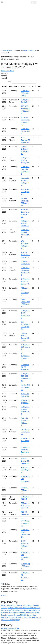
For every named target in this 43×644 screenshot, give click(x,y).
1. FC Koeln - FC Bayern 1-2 (25, 191)
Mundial (36, 605)
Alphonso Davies (7, 620)
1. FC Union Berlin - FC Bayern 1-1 (25, 281)
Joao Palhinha (19, 612)
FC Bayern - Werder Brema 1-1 (25, 223)
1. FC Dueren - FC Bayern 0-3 (25, 140)
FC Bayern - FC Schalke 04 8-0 (25, 93)
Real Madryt (36, 617)
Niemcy (29, 615)
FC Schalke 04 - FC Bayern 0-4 (25, 367)
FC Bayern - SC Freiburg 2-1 (25, 346)
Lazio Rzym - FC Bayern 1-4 (25, 431)
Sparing (17, 620)
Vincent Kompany (33, 608)
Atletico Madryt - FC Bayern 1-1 (25, 254)
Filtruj (9, 82)
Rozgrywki (13, 86)
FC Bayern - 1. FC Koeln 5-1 (25, 440)
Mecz (23, 86)
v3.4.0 (3, 595)
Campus (17, 615)
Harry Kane (22, 608)
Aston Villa (28, 617)
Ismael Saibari (30, 612)
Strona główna (6, 50)
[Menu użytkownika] (34, 2)
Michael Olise (13, 608)
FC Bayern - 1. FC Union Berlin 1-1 (25, 505)
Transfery (20, 605)
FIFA (37, 612)
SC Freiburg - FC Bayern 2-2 (25, 566)
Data (4, 86)
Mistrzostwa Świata (8, 610)
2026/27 (4, 608)
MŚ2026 (23, 615)
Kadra (37, 610)
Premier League (7, 615)
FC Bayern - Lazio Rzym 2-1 (25, 469)
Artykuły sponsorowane (10, 628)
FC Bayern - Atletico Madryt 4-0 (25, 160)
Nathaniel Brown (7, 612)
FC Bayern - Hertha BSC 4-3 (25, 131)
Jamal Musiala (28, 50)
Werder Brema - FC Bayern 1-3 (25, 460)
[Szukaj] (31, 2)
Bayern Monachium (8, 605)
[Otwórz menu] (39, 2)
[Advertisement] (21, 27)
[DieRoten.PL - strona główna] (6, 2)
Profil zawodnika (7, 71)
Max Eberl (20, 610)
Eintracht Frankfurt (16, 617)
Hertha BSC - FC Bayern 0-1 (25, 387)
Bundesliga (28, 605)
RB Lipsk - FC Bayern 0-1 (24, 490)
